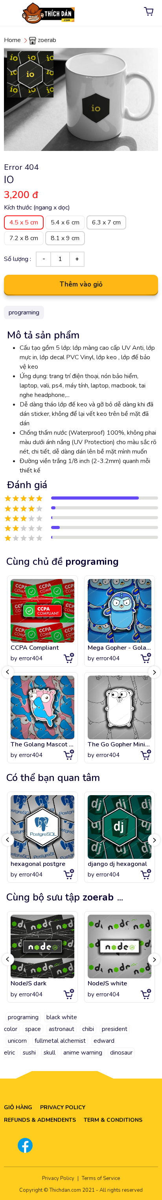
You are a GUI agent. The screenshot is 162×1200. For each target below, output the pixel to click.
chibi (88, 1029)
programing (23, 1017)
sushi (29, 1053)
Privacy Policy (62, 1107)
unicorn (17, 1041)
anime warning (82, 1053)
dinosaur (121, 1053)
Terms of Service (101, 1178)
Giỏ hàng (18, 1107)
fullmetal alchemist (60, 1041)
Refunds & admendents (40, 1120)
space (33, 1029)
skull (49, 1053)
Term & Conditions (113, 1120)
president (114, 1029)
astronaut (61, 1029)
